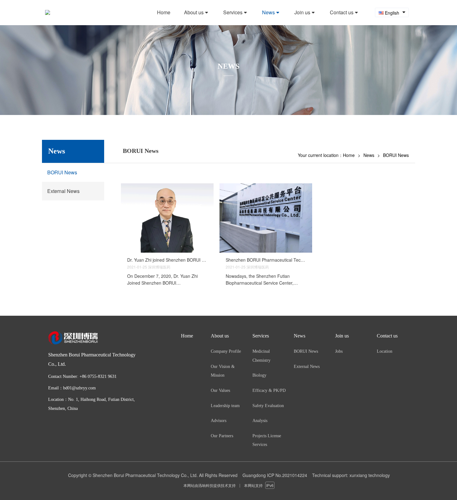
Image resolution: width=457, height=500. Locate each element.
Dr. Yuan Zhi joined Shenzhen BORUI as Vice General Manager (167, 260)
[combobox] (392, 12)
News (368, 155)
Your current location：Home (326, 155)
